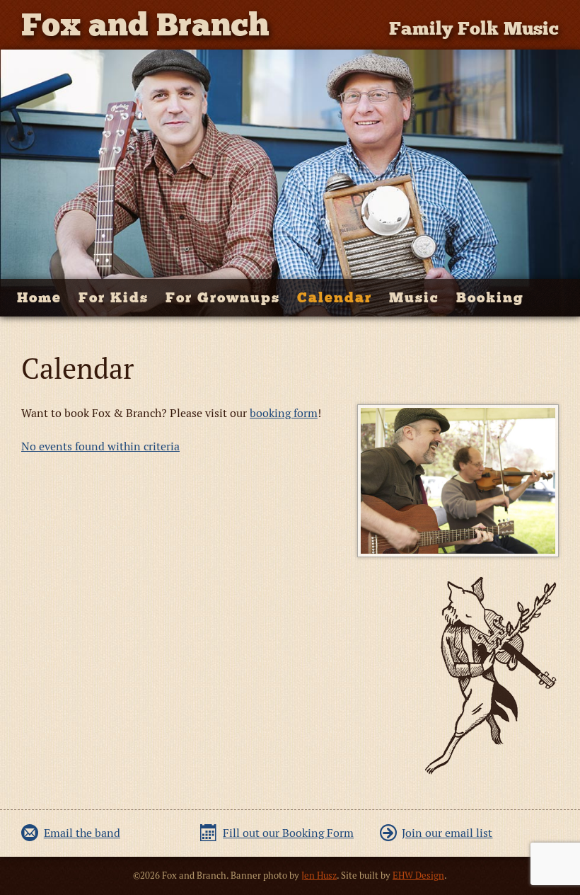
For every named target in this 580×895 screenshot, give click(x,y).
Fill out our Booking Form (288, 833)
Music (414, 297)
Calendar (334, 297)
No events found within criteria (100, 446)
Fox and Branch (145, 24)
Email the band (82, 833)
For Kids (114, 297)
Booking (490, 297)
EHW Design (418, 876)
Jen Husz (319, 876)
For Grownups (223, 297)
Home (39, 297)
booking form (284, 413)
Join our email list (447, 833)
